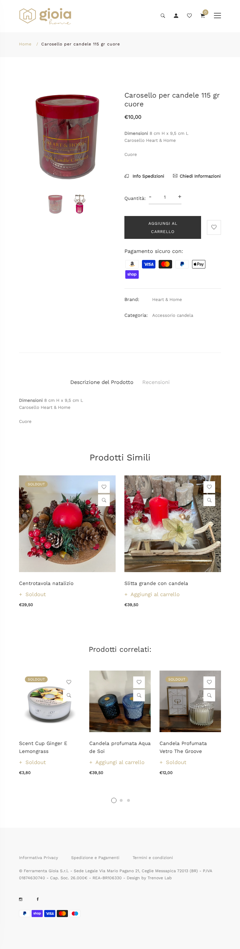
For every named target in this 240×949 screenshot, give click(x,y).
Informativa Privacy (38, 857)
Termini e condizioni (153, 857)
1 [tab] (113, 800)
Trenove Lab (160, 877)
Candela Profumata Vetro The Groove (183, 747)
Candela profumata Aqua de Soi (120, 747)
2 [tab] (121, 800)
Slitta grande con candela (156, 583)
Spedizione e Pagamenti (95, 857)
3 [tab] (128, 800)
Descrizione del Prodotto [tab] (101, 382)
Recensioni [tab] (156, 382)
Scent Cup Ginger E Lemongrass (43, 747)
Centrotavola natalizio (46, 583)
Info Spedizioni (147, 176)
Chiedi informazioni (200, 176)
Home (25, 44)
